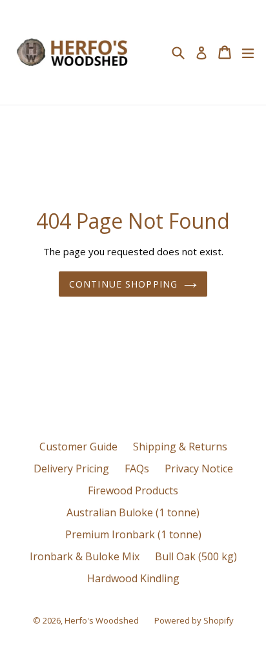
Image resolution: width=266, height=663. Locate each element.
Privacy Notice (199, 468)
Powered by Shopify (194, 620)
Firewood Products (133, 490)
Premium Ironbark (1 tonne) (133, 534)
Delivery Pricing (71, 468)
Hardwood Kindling (133, 578)
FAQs (137, 468)
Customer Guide (78, 446)
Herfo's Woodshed (102, 620)
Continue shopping (123, 284)
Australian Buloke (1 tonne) (133, 512)
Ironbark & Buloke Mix (84, 556)
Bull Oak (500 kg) (196, 556)
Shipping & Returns (180, 446)
